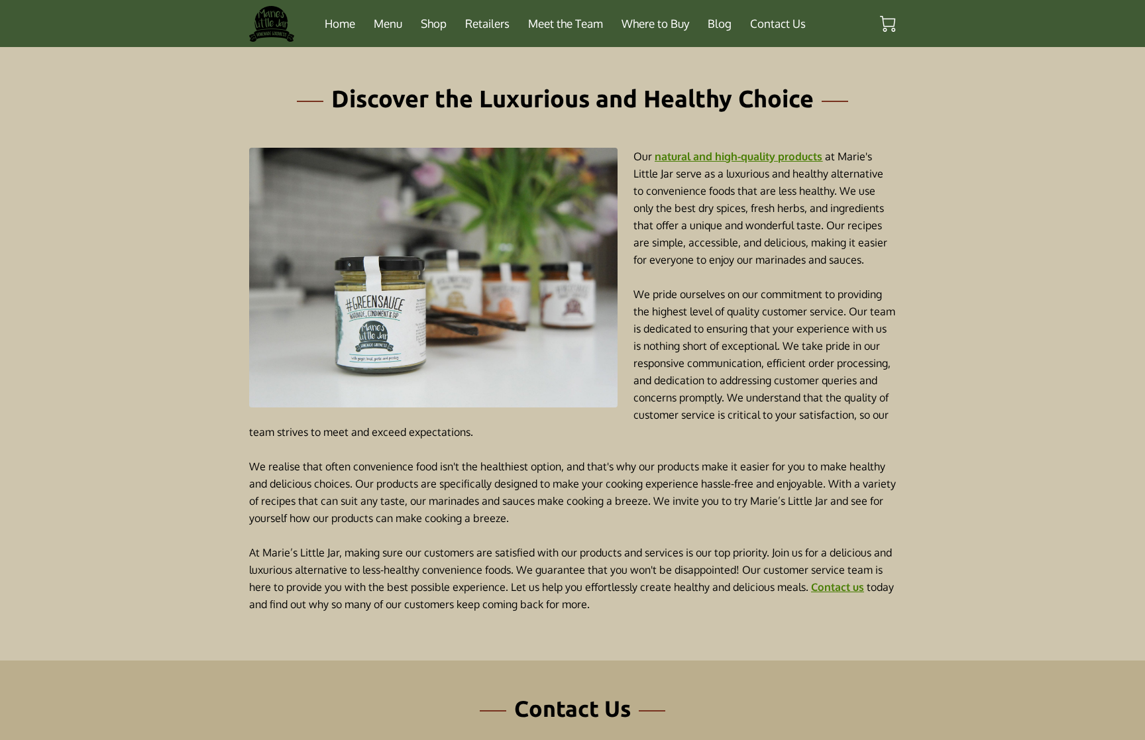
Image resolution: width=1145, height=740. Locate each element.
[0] (888, 24)
